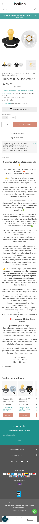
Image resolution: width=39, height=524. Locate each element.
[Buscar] (35, 9)
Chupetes (9, 73)
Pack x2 (33, 73)
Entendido (30, 520)
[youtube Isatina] (22, 461)
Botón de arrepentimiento (19, 507)
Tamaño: (6, 114)
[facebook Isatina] (17, 461)
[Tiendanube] (19, 511)
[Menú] (3, 4)
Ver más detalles (8, 100)
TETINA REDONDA (18, 73)
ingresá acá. (31, 505)
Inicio (3, 73)
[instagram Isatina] (12, 461)
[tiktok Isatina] (27, 461)
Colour (27, 73)
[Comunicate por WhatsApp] (34, 511)
